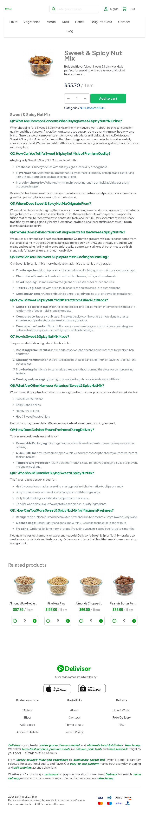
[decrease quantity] (68, 98)
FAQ (122, 724)
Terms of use (74, 724)
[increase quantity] (85, 98)
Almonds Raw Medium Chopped (23, 603)
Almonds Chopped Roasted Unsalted (89, 603)
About (74, 710)
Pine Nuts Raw (56, 603)
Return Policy (74, 732)
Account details (27, 732)
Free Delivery (122, 717)
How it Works (122, 710)
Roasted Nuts (96, 108)
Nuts (83, 108)
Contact (74, 717)
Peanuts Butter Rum (122, 603)
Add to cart (108, 98)
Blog (27, 717)
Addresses (27, 724)
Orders (27, 710)
